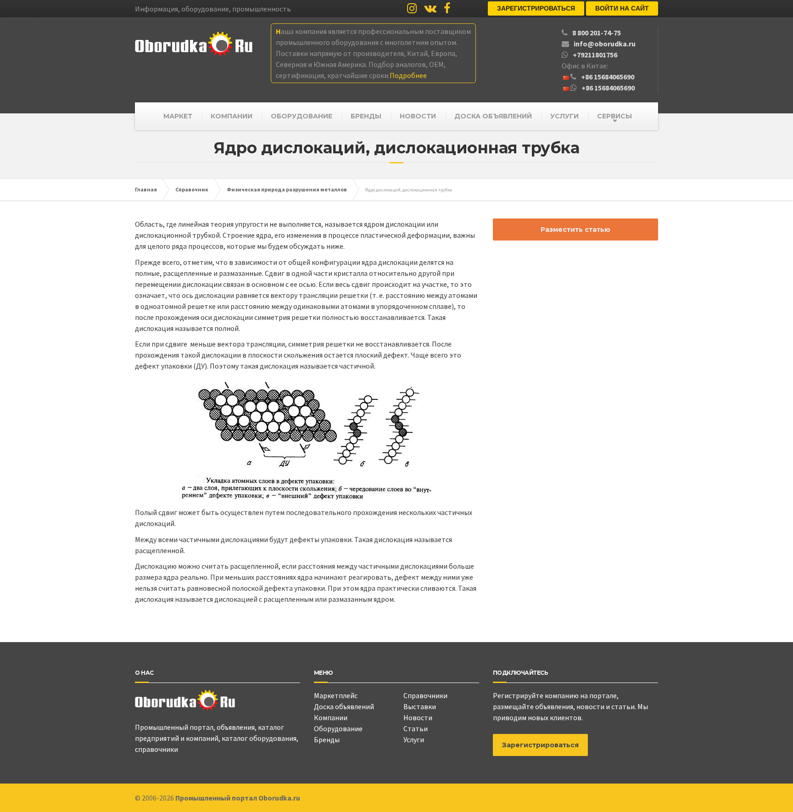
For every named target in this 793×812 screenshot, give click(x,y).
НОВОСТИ (418, 116)
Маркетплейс (335, 695)
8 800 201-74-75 (596, 32)
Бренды (327, 739)
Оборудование (338, 728)
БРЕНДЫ (366, 116)
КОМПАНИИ (231, 116)
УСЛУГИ (564, 116)
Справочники (425, 695)
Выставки (419, 706)
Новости (417, 717)
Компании (330, 717)
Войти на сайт (622, 8)
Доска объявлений (344, 706)
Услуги (413, 739)
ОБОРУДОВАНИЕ (301, 116)
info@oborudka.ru (605, 43)
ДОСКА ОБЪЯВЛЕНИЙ (493, 116)
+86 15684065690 (607, 76)
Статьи (415, 728)
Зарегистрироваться (536, 8)
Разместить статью (575, 229)
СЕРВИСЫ (614, 116)
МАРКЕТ (177, 116)
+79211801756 (595, 54)
